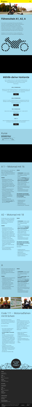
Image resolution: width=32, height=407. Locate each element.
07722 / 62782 (3, 376)
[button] (31, 303)
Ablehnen (28, 405)
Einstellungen (4, 405)
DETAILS (16, 94)
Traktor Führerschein (9, 201)
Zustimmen (22, 405)
